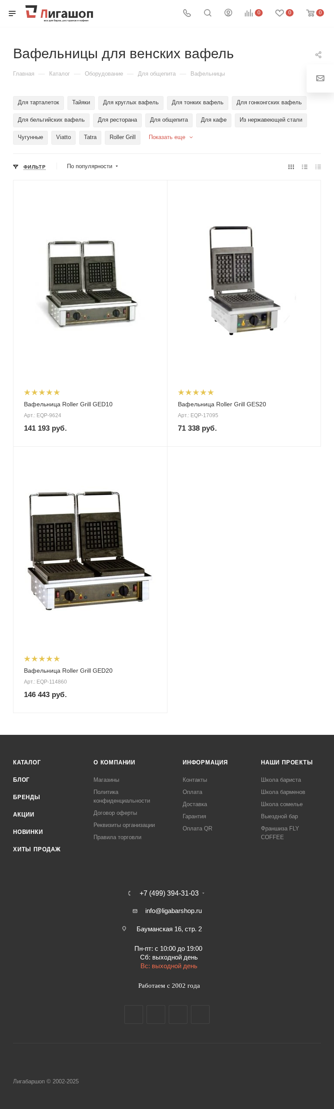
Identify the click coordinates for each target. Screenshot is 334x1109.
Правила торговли (117, 837)
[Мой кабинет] (228, 13)
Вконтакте (133, 1014)
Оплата (192, 792)
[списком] (305, 166)
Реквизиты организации (124, 825)
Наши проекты (287, 762)
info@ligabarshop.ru (173, 910)
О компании (114, 762)
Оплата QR (197, 828)
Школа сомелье (282, 804)
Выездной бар (279, 816)
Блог (21, 780)
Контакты (195, 780)
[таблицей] (318, 166)
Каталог (27, 762)
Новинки (28, 832)
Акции (23, 814)
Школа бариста (281, 780)
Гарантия (194, 816)
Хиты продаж (37, 849)
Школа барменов (283, 792)
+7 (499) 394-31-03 (169, 893)
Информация (205, 762)
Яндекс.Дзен (200, 1014)
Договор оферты (115, 813)
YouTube (178, 1014)
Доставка (195, 804)
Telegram (156, 1014)
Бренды (26, 797)
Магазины (106, 780)
